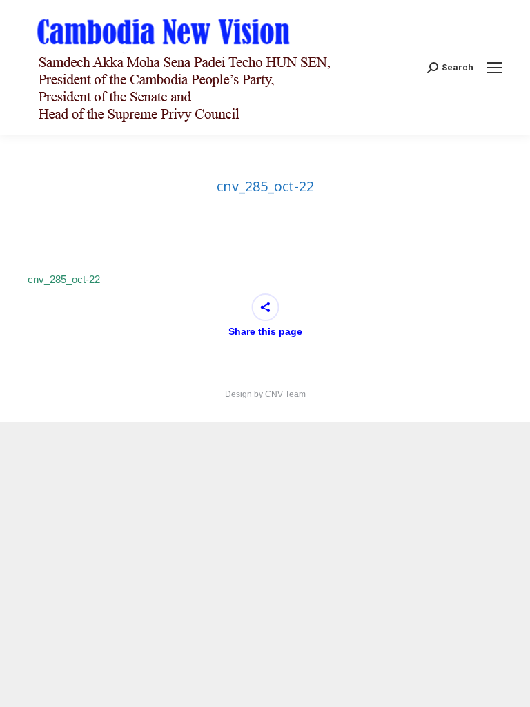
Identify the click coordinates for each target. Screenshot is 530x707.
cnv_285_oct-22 (64, 279)
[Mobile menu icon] (494, 67)
